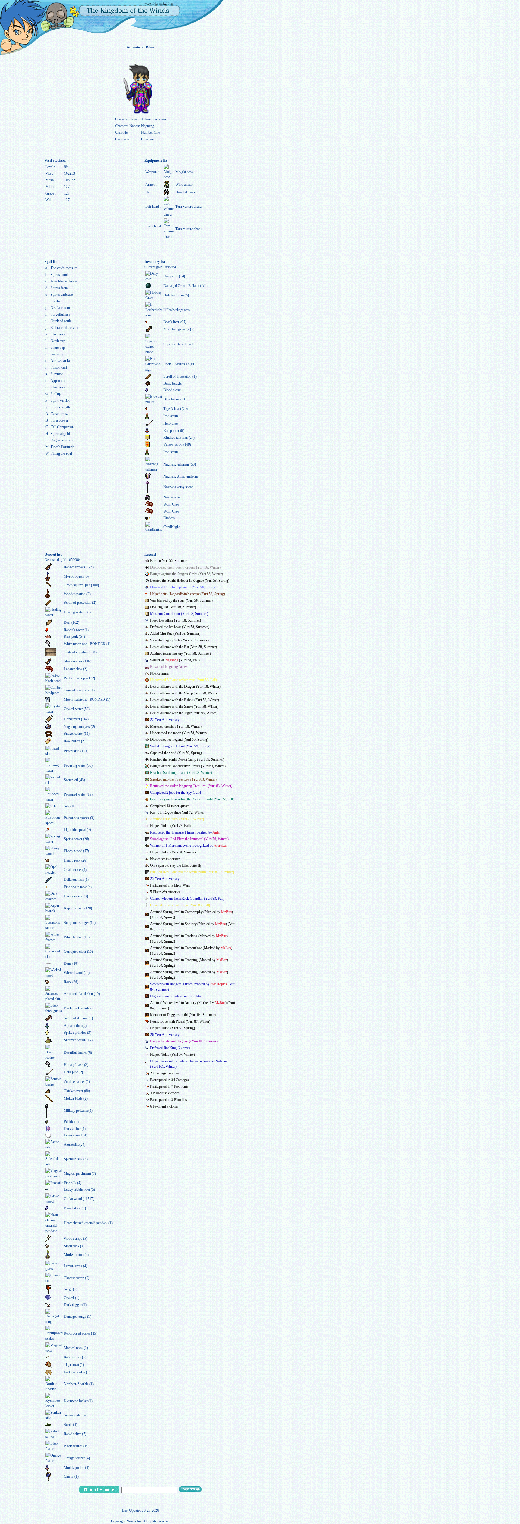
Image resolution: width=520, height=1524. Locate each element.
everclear (220, 845)
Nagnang (171, 660)
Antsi (216, 832)
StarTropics (218, 984)
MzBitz (226, 912)
